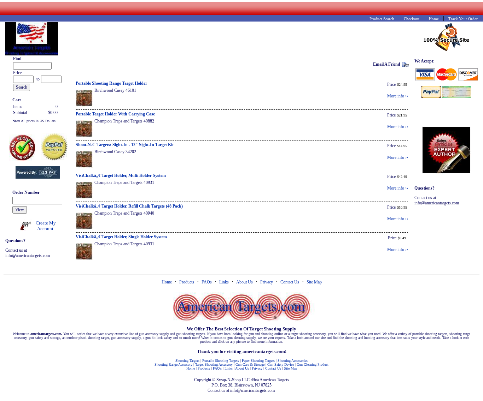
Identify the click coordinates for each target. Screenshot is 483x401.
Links (224, 282)
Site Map (314, 282)
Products (186, 282)
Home (167, 282)
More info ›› (397, 96)
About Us (244, 282)
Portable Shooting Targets (220, 361)
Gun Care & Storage (249, 364)
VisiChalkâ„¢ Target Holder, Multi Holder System (121, 175)
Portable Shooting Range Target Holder (111, 83)
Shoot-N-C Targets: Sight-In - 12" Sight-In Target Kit (125, 144)
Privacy (266, 282)
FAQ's (217, 368)
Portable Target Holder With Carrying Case (115, 114)
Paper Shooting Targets (258, 361)
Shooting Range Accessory (173, 364)
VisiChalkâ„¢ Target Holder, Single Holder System (121, 236)
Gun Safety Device (280, 364)
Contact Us (289, 282)
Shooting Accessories (293, 361)
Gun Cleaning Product (312, 364)
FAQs (207, 282)
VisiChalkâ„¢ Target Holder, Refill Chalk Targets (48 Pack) (129, 206)
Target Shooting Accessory (214, 364)
